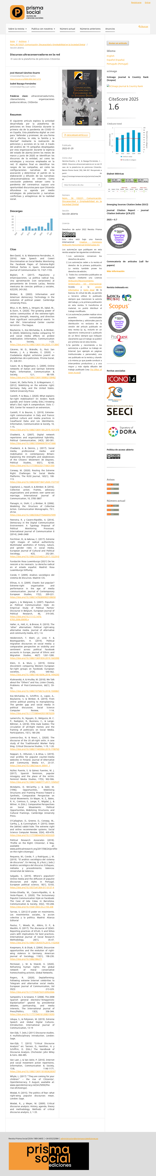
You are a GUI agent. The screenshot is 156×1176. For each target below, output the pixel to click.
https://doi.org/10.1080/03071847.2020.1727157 (34, 481)
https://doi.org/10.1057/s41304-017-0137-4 (32, 887)
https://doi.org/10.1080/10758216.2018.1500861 (34, 691)
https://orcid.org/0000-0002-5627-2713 (25, 79)
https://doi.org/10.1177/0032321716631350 (32, 465)
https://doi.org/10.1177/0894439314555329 (32, 835)
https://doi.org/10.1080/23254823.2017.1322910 (34, 556)
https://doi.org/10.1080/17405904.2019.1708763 (34, 749)
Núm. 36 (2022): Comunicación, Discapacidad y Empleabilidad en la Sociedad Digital (47, 44)
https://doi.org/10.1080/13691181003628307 (33, 1071)
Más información (115, 271)
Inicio (12, 41)
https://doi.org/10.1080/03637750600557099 (33, 514)
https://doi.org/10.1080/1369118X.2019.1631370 (34, 429)
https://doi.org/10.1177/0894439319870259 (32, 713)
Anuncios (110, 28)
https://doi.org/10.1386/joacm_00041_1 (30, 765)
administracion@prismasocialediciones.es (79, 1138)
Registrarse (136, 2)
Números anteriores (90, 28)
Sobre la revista (16, 28)
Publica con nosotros (42, 28)
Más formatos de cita (73, 184)
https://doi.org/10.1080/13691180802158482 (33, 377)
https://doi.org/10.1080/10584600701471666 (33, 443)
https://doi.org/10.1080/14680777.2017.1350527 (34, 782)
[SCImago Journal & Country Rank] (125, 86)
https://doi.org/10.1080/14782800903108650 (33, 597)
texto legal (88, 289)
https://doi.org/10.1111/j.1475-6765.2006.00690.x (26, 618)
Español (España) (115, 59)
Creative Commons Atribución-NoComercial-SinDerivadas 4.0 (82, 243)
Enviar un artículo (118, 43)
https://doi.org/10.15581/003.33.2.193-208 (31, 906)
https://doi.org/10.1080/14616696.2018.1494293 (34, 674)
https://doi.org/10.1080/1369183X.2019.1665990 (34, 658)
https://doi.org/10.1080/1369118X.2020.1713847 (34, 344)
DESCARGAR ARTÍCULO (77, 135)
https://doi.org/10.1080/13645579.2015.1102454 (34, 942)
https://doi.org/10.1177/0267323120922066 (32, 992)
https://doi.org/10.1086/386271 (26, 959)
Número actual (67, 28)
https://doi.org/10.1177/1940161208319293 (32, 1014)
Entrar (148, 2)
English (110, 55)
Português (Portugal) (117, 63)
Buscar (144, 26)
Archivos (23, 41)
